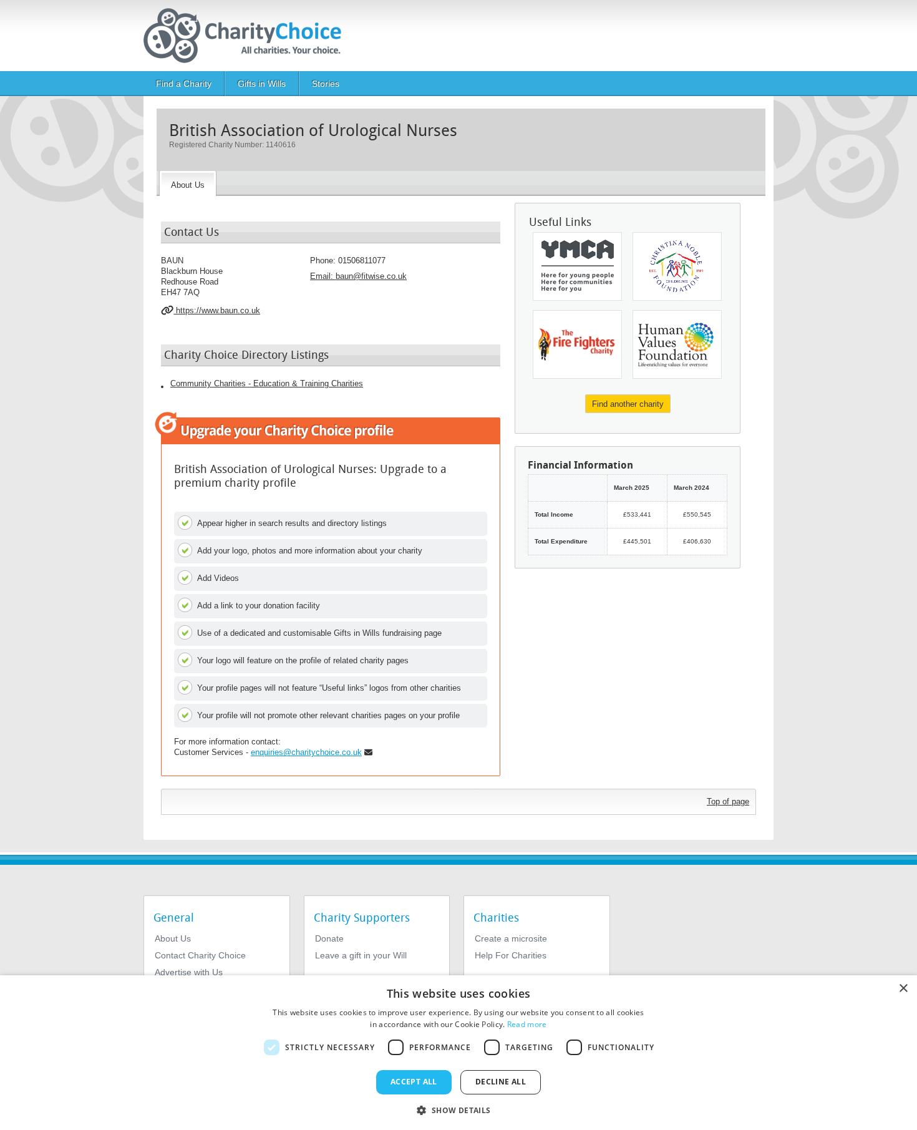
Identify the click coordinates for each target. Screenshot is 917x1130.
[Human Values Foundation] (677, 344)
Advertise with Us (189, 972)
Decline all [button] (500, 1081)
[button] (458, 1109)
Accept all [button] (414, 1081)
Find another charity (628, 404)
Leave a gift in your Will (361, 955)
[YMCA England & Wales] (577, 266)
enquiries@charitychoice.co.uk (306, 752)
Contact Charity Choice (200, 955)
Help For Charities (510, 955)
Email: (358, 276)
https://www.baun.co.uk (216, 310)
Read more (527, 1024)
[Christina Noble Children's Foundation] (677, 266)
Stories (325, 84)
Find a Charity (183, 84)
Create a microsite (511, 938)
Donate (329, 938)
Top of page (728, 801)
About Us (173, 938)
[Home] (247, 35)
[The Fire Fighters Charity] (577, 344)
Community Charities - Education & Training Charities (266, 383)
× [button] (903, 988)
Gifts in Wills (262, 84)
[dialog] (458, 1052)
